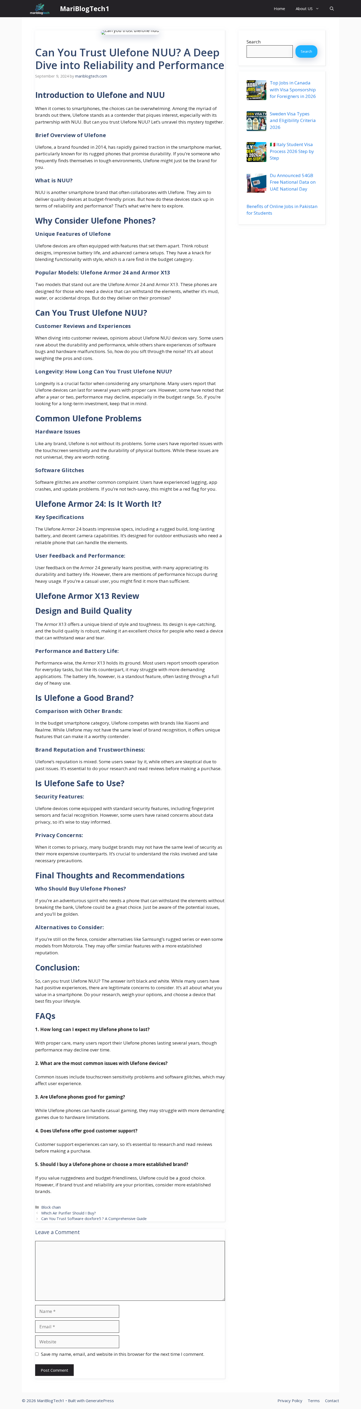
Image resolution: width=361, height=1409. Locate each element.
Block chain (51, 1207)
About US (304, 8)
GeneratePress (100, 1400)
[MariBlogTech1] (39, 8)
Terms (314, 1400)
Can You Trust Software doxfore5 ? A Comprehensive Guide (94, 1218)
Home (279, 8)
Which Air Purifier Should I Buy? (68, 1213)
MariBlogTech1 (84, 8)
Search (254, 42)
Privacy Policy (289, 1400)
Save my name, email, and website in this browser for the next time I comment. (122, 1354)
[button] (332, 8)
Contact (332, 1400)
